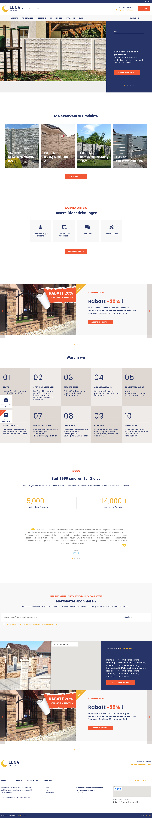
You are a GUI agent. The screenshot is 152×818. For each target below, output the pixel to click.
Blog (81, 18)
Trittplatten (28, 18)
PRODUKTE (5, 781)
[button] (72, 558)
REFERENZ (18, 781)
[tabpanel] (76, 56)
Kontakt (31, 9)
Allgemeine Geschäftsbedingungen (89, 787)
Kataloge (70, 18)
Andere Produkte (99, 322)
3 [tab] (131, 85)
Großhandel (56, 18)
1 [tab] (125, 85)
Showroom (41, 9)
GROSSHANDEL (33, 781)
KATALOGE (48, 781)
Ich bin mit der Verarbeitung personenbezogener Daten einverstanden (32, 624)
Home (24, 9)
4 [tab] (134, 85)
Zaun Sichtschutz (125, 73)
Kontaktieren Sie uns (119, 682)
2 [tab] (128, 85)
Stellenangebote (135, 18)
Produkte (14, 18)
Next (149, 311)
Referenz (42, 18)
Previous (2, 311)
